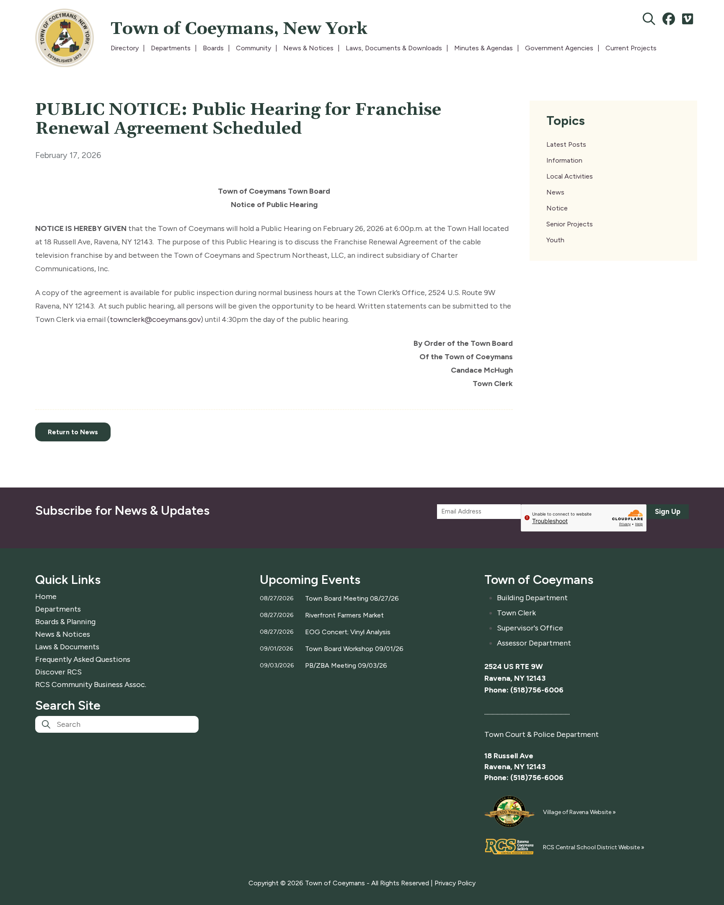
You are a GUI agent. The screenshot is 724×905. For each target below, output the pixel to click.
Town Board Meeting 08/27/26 (352, 598)
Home (46, 596)
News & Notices (308, 48)
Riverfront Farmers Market (344, 615)
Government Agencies (559, 48)
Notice (557, 208)
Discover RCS (58, 672)
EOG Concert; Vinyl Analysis (347, 632)
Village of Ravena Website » (579, 812)
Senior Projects (569, 224)
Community (253, 48)
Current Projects (631, 48)
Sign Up (667, 511)
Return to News (73, 432)
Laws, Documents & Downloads (394, 48)
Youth (555, 240)
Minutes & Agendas (483, 48)
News (555, 192)
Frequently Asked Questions (82, 659)
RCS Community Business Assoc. (90, 684)
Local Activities (569, 176)
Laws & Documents (67, 646)
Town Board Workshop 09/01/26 (354, 649)
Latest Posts (566, 144)
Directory (125, 48)
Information (564, 160)
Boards (213, 48)
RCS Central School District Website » (593, 847)
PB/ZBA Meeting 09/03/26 (346, 665)
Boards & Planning (65, 621)
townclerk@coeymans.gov (155, 319)
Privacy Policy (455, 883)
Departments (171, 48)
